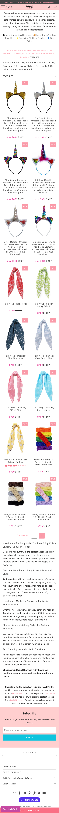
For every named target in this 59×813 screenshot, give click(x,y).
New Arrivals (18, 693)
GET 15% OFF (10, 809)
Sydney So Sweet (24, 806)
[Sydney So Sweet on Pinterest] (29, 793)
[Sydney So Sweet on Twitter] (39, 793)
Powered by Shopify (42, 806)
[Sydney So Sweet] (29, 7)
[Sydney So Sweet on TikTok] (34, 793)
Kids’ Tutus (50, 693)
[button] (29, 810)
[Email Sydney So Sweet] (15, 793)
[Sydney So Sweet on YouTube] (44, 793)
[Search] (48, 7)
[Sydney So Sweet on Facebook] (20, 793)
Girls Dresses (16, 700)
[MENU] (1, 7)
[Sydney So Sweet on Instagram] (24, 793)
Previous (23, 535)
